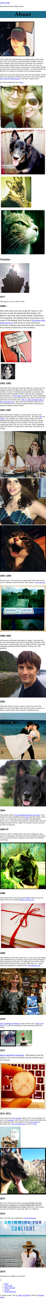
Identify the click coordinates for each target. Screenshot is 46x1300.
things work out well (27, 900)
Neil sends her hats (34, 965)
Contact (7, 1290)
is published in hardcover (10, 1023)
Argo (26, 817)
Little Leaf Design (24, 1295)
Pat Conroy (18, 396)
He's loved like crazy (19, 1124)
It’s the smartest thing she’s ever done (27, 815)
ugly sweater (17, 1118)
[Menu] (1, 1280)
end (35, 1124)
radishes (11, 1120)
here (21, 82)
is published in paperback (12, 1055)
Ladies (2, 419)
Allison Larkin (5, 3)
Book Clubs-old (9, 1288)
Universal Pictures (30, 1218)
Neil (40, 417)
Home (6, 1284)
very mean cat (40, 582)
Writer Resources (10, 1292)
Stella (28, 898)
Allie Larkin (8, 1286)
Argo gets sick (33, 1122)
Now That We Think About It (10, 79)
